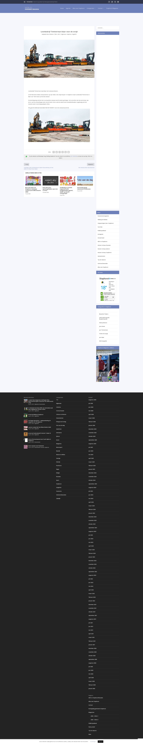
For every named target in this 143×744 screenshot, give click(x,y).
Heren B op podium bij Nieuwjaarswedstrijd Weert (45, 2)
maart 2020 (92, 681)
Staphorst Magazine (112, 8)
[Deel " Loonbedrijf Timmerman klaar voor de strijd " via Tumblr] (62, 152)
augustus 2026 (92, 399)
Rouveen (42, 447)
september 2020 (93, 659)
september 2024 (93, 484)
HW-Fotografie (103, 341)
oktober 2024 (92, 480)
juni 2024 (91, 495)
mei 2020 (91, 674)
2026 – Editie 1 (94, 716)
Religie (58, 473)
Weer (90, 734)
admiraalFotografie (104, 317)
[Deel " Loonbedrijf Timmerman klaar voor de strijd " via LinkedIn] (65, 152)
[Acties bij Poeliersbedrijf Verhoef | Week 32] (26, 434)
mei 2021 (91, 630)
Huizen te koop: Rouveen (104, 245)
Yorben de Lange (103, 333)
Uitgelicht (74, 34)
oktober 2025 (92, 436)
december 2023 (92, 516)
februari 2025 (92, 465)
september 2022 (93, 571)
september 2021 (93, 615)
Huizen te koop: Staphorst (104, 252)
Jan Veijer (101, 337)
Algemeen (63, 34)
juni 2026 (91, 407)
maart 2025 (92, 462)
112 (57, 399)
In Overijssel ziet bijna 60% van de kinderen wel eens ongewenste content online (40, 408)
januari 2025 (92, 469)
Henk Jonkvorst (103, 322)
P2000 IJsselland (102, 230)
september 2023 (93, 527)
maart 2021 (92, 637)
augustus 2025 (92, 443)
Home (62, 8)
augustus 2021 (92, 619)
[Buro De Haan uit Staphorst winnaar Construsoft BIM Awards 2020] (33, 180)
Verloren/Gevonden (103, 263)
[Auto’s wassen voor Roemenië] (26, 447)
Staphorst (69, 34)
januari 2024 (92, 513)
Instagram (100, 234)
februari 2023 (92, 553)
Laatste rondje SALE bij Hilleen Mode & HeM (39, 427)
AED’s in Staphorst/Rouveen (96, 697)
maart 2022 (92, 593)
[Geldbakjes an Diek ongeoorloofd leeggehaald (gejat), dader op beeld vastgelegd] (68, 180)
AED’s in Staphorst (102, 241)
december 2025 (92, 429)
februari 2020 (92, 685)
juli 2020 (91, 666)
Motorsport (59, 447)
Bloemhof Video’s (103, 314)
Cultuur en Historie (61, 414)
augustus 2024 (92, 487)
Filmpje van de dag (61, 421)
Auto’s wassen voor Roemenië (36, 446)
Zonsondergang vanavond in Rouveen (84, 188)
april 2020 (91, 677)
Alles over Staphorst (79, 8)
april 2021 (91, 633)
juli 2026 (91, 403)
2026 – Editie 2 (94, 719)
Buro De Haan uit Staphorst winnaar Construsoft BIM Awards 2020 (33, 190)
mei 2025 (91, 454)
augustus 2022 (92, 575)
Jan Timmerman (103, 330)
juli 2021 (91, 622)
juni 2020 (91, 670)
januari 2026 (92, 425)
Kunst (57, 440)
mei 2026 (91, 410)
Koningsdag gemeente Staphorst (97, 708)
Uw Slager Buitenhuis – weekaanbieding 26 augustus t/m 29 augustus (39, 421)
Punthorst (59, 465)
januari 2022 (92, 601)
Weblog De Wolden (102, 219)
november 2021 (92, 608)
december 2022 (92, 560)
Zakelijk (58, 498)
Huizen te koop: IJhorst (104, 249)
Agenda (68, 8)
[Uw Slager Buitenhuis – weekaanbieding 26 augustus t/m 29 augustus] (26, 421)
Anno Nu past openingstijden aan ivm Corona (50, 189)
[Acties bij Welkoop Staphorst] (26, 415)
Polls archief (92, 727)
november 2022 (92, 564)
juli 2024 (91, 491)
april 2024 (91, 502)
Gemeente (59, 432)
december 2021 (92, 604)
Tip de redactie (102, 259)
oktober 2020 (92, 655)
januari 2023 (92, 557)
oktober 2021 (92, 611)
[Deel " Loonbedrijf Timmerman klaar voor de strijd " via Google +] (59, 152)
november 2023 (92, 520)
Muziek (58, 451)
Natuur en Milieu (60, 454)
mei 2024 (91, 498)
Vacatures (59, 491)
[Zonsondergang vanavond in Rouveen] (85, 180)
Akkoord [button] (100, 741)
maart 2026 (92, 418)
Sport (57, 480)
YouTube (100, 227)
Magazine (58, 443)
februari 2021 (92, 641)
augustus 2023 (92, 531)
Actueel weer (101, 238)
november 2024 (92, 476)
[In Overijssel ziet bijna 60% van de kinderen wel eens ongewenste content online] (26, 409)
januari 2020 (92, 688)
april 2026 (91, 414)
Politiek (58, 462)
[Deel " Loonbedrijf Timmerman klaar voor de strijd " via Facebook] (53, 152)
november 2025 (92, 432)
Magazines (91, 712)
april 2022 (91, 590)
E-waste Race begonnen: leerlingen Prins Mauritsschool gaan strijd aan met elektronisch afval (40, 401)
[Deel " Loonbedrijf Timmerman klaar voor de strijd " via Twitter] (56, 152)
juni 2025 (91, 451)
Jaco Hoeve (102, 326)
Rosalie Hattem (103, 319)
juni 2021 (91, 626)
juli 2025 (91, 447)
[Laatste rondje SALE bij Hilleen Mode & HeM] (26, 428)
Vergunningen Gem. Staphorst (106, 223)
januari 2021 (92, 644)
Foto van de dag (60, 425)
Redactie (51, 34)
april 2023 (91, 546)
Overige (58, 458)
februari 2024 (92, 509)
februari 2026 (92, 421)
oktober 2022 (92, 568)
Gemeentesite (101, 256)
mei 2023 (91, 542)
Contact (100, 8)
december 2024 (92, 473)
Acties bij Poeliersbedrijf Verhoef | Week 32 (39, 433)
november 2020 (92, 652)
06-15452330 (74, 156)
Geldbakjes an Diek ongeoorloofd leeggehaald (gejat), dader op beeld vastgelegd (66, 190)
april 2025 (91, 458)
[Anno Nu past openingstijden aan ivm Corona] (50, 180)
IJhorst (58, 436)
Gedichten (59, 429)
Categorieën (90, 8)
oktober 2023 (92, 524)
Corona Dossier (60, 410)
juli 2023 (91, 535)
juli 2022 (91, 579)
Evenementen (42, 404)
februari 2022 (92, 597)
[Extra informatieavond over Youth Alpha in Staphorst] (26, 440)
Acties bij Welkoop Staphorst (35, 414)
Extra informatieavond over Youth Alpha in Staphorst (39, 439)
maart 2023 (92, 549)
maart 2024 (92, 505)
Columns (58, 407)
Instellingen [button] (93, 741)
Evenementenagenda (103, 216)
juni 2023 (91, 538)
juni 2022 (91, 582)
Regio (57, 469)
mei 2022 (91, 586)
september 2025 (93, 440)
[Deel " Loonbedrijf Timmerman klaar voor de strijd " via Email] (68, 152)
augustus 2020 (92, 663)
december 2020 (92, 648)
